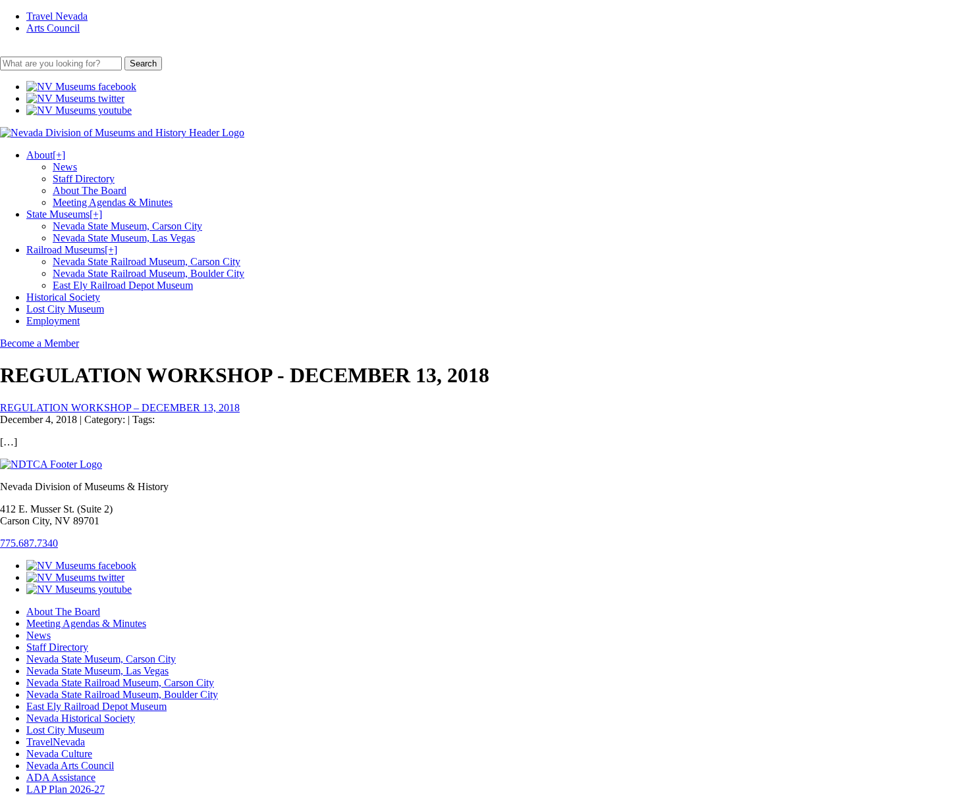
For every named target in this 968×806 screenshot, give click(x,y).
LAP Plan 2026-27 (65, 789)
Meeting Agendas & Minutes (113, 202)
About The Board (89, 190)
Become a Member (39, 343)
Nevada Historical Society (80, 718)
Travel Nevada (57, 16)
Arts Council (53, 28)
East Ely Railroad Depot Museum (123, 285)
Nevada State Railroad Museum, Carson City (146, 261)
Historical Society (63, 297)
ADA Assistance (60, 777)
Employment (53, 320)
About (45, 155)
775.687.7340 (29, 543)
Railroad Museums (71, 249)
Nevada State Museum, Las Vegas (124, 237)
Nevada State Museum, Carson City (127, 226)
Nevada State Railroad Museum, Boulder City (148, 273)
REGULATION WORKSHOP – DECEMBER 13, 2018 (120, 407)
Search (143, 63)
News (65, 166)
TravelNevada (55, 741)
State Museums (64, 214)
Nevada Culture (59, 753)
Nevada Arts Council (70, 765)
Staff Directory (84, 178)
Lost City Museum (65, 309)
